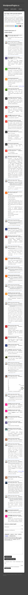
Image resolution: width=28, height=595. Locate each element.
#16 (8, 192)
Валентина (10, 428)
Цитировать (20, 35)
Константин (10, 97)
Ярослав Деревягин (11, 57)
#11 (8, 131)
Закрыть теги (12, 535)
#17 (8, 220)
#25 (8, 293)
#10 (8, 121)
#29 (8, 345)
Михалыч (9, 235)
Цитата (19, 534)
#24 (8, 285)
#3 (8, 58)
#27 (8, 326)
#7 (8, 98)
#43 (8, 477)
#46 (8, 510)
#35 (8, 404)
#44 (8, 482)
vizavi (9, 481)
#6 (8, 89)
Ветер (9, 106)
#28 (8, 337)
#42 (8, 461)
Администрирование (10, 25)
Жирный (7, 534)
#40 (8, 439)
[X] (20, 26)
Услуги (20, 9)
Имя (22, 525)
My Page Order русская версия (13, 13)
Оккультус (10, 120)
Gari (9, 78)
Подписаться (7, 568)
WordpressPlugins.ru (11, 5)
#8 (8, 107)
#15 (8, 180)
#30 (8, 350)
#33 (8, 376)
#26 (8, 303)
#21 (8, 258)
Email (22, 528)
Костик (9, 416)
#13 (8, 150)
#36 (8, 410)
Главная (6, 9)
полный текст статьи (19, 23)
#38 (8, 422)
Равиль (9, 275)
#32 (8, 363)
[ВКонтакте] (15, 26)
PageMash (9, 38)
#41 (8, 444)
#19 (8, 236)
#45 (8, 496)
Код (16, 534)
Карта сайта (13, 9)
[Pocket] (18, 26)
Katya (9, 88)
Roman (9, 438)
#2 (8, 42)
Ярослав (9, 421)
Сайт (22, 532)
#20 (8, 246)
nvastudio (10, 149)
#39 (8, 429)
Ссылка (6, 535)
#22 (8, 267)
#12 (8, 144)
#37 (8, 417)
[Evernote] (17, 26)
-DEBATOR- (10, 349)
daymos (9, 356)
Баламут (9, 68)
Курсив (12, 534)
